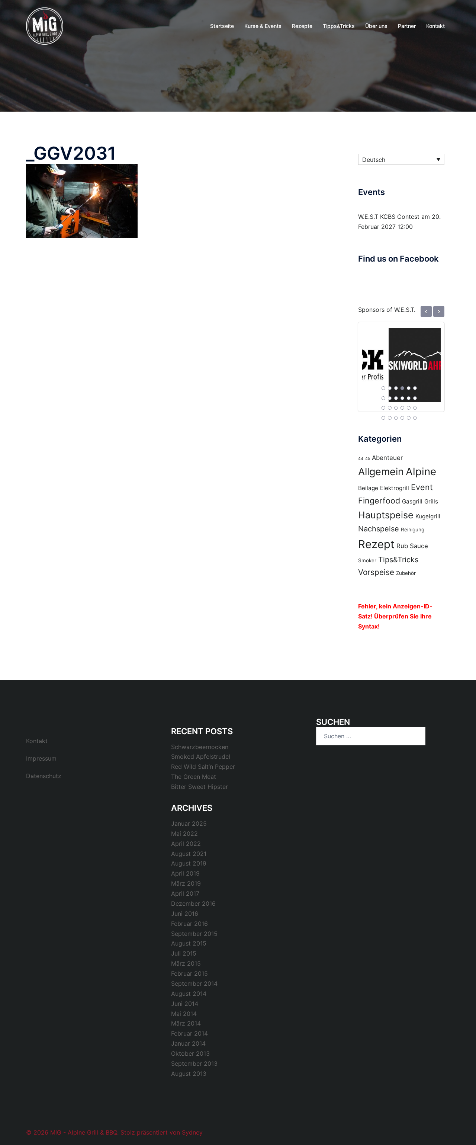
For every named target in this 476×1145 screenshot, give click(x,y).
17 (409, 408)
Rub (402, 546)
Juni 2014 (184, 1003)
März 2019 (186, 883)
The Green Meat (193, 776)
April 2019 (185, 873)
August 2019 (188, 863)
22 (402, 418)
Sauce (419, 546)
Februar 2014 (189, 1033)
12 (415, 398)
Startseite (222, 26)
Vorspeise (376, 572)
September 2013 (194, 1063)
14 (390, 408)
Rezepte (302, 26)
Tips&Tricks (398, 559)
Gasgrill (412, 501)
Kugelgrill (427, 516)
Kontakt (435, 26)
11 (409, 398)
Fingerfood (379, 500)
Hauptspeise (386, 515)
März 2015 (186, 963)
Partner (407, 26)
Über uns (376, 26)
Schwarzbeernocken (199, 747)
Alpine (421, 471)
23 (409, 418)
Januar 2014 (188, 1043)
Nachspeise (378, 528)
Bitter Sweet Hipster (199, 786)
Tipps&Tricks (339, 26)
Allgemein (381, 472)
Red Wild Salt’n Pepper (203, 766)
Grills (431, 501)
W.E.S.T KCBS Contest (388, 216)
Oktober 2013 (190, 1053)
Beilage (368, 488)
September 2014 (194, 983)
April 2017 (185, 893)
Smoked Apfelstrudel (200, 756)
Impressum (41, 758)
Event (422, 487)
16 (402, 408)
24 (415, 418)
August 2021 (188, 853)
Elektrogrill (394, 488)
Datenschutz (43, 776)
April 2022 (186, 843)
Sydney (192, 1132)
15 (396, 408)
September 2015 (194, 933)
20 (390, 418)
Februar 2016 (189, 923)
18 (415, 408)
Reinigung (412, 529)
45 (367, 458)
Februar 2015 (189, 973)
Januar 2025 (189, 823)
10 (402, 398)
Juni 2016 (184, 913)
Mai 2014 (184, 1013)
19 (383, 418)
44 (360, 458)
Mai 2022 (184, 833)
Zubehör (406, 573)
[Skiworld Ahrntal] (401, 361)
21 (396, 418)
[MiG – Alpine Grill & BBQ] (44, 25)
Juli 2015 (183, 953)
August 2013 (188, 1073)
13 (383, 408)
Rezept (376, 544)
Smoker (367, 560)
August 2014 (188, 993)
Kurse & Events (263, 26)
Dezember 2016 (193, 903)
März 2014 (186, 1023)
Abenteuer (387, 457)
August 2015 (188, 943)
